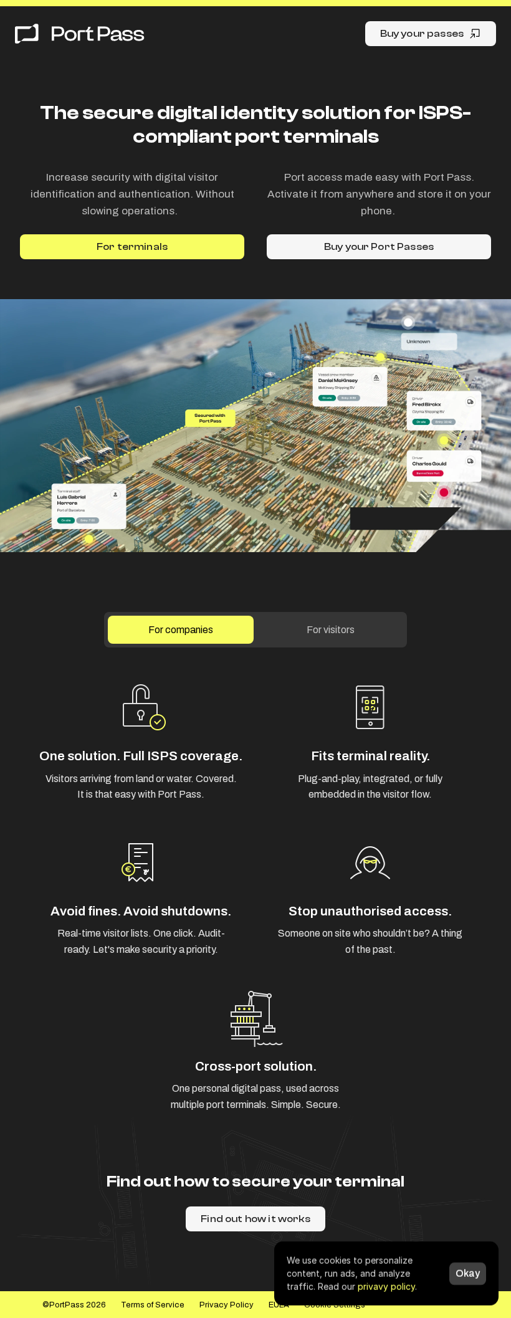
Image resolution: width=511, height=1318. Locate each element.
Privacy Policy (226, 1305)
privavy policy (386, 1286)
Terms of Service (152, 1305)
